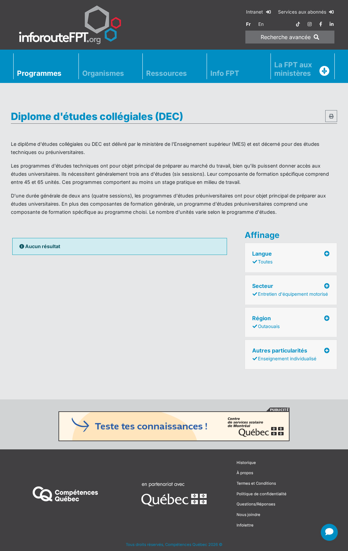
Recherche (286, 37)
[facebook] (320, 24)
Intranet (255, 12)
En (261, 24)
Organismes (103, 73)
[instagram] (309, 24)
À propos (245, 472)
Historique (246, 462)
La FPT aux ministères (293, 69)
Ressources (166, 73)
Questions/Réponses (256, 504)
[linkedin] (332, 24)
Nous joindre (248, 514)
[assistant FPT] (329, 532)
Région (266, 322)
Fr (248, 24)
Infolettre (245, 525)
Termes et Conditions (256, 483)
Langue (262, 257)
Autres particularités (284, 354)
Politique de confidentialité (261, 494)
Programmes (39, 73)
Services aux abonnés (303, 12)
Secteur (290, 289)
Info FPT (224, 73)
